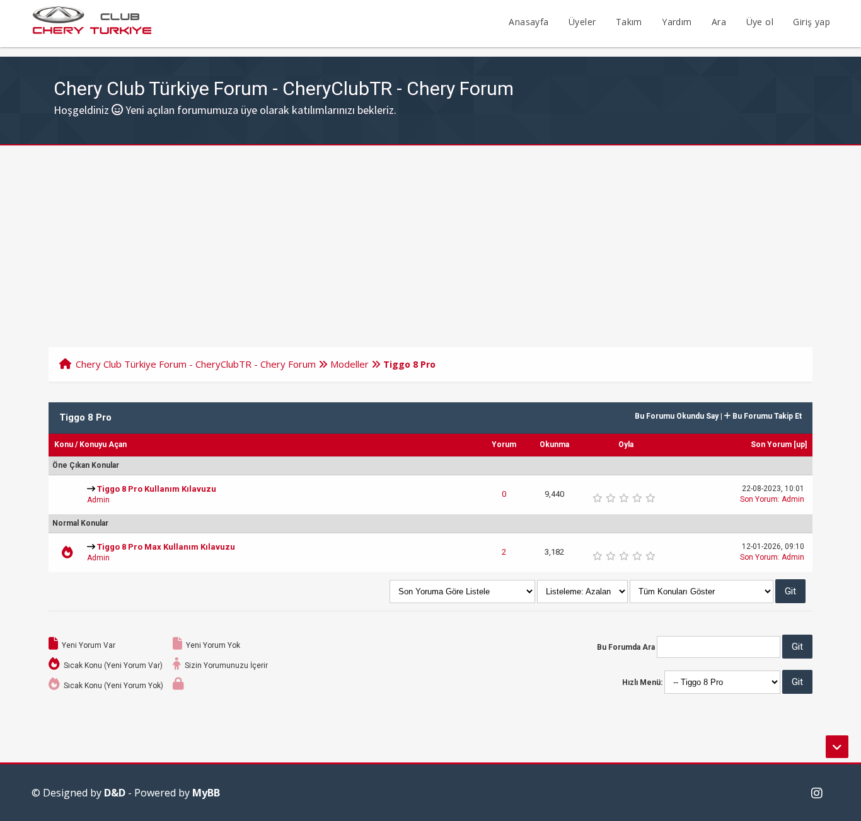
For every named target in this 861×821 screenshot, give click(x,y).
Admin (98, 499)
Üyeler (582, 22)
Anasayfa (528, 22)
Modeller (349, 364)
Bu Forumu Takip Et (766, 416)
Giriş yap (811, 22)
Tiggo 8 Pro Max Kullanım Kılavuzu (166, 547)
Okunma (554, 444)
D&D (114, 793)
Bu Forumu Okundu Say (677, 416)
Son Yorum (771, 444)
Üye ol (759, 22)
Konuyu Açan (103, 444)
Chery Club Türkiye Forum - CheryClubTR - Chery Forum (196, 364)
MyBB (206, 793)
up (800, 444)
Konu (63, 444)
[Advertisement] (430, 240)
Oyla (625, 444)
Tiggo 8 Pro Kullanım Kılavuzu (156, 489)
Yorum (504, 444)
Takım (629, 22)
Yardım (676, 22)
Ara (719, 22)
